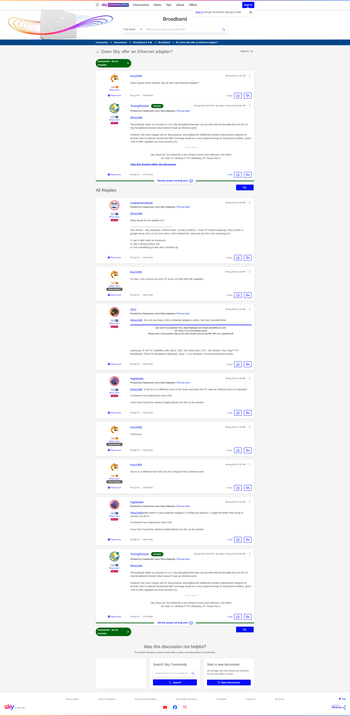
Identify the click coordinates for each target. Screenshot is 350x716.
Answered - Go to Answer (113, 63)
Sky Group (279, 699)
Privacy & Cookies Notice (146, 699)
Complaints (221, 699)
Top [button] (344, 699)
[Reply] (248, 96)
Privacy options (72, 699)
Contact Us (250, 699)
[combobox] (181, 29)
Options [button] (244, 51)
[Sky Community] (115, 5)
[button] (250, 75)
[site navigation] (97, 5)
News (157, 5)
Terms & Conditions (107, 699)
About (180, 5)
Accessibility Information (186, 699)
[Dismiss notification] (251, 12)
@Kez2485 (136, 117)
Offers (193, 5)
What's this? (114, 90)
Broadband (175, 19)
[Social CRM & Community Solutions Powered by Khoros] (339, 707)
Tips (168, 5)
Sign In (248, 5)
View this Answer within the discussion (153, 164)
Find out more (183, 111)
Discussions (141, 5)
